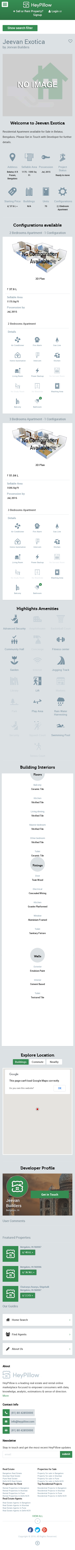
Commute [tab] (37, 1062)
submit (66, 1454)
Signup (37, 15)
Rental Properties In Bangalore (16, 1488)
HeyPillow (37, 5)
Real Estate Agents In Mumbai (16, 1505)
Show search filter (20, 28)
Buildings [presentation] (21, 1062)
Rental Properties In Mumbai (15, 1490)
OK (59, 1088)
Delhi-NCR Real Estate (12, 1481)
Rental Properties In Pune (14, 1493)
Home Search (20, 1319)
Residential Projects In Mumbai (51, 1490)
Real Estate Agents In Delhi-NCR (17, 1510)
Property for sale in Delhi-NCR (50, 1481)
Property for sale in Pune (48, 1478)
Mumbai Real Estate (11, 1476)
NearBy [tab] (54, 1062)
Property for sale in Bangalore (50, 1473)
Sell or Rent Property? (28, 11)
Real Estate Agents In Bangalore (17, 1502)
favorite (70, 41)
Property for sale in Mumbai (50, 1476)
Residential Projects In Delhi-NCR (52, 1495)
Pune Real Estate (10, 1478)
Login (53, 11)
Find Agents (19, 1334)
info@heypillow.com (22, 1421)
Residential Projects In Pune (50, 1493)
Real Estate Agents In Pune (14, 1508)
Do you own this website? (21, 1088)
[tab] (20, 1062)
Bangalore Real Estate (12, 1473)
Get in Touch (49, 1194)
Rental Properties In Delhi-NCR (16, 1495)
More (6, 1395)
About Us (17, 1349)
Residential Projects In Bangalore (52, 1488)
